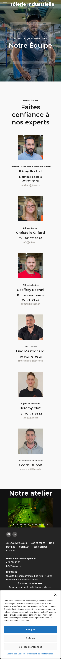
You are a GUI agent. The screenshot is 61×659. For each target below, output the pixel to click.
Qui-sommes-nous (16, 543)
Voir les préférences (30, 646)
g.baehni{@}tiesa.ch (30, 304)
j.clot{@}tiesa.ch (30, 417)
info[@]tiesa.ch (13, 566)
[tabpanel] (30, 512)
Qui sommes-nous (37, 38)
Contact (24, 547)
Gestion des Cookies (16, 654)
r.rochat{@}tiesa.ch (30, 185)
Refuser (30, 638)
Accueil (18, 38)
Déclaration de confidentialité (40, 654)
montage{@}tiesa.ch (30, 469)
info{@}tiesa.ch (30, 242)
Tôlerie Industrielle (32, 4)
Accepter (30, 629)
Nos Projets (38, 543)
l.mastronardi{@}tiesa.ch (30, 360)
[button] (55, 594)
